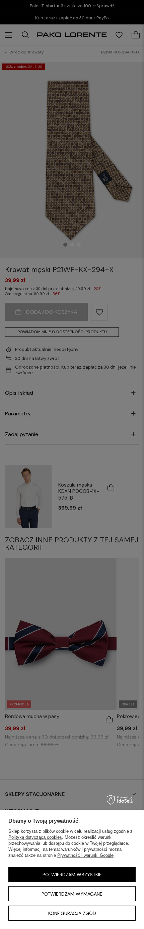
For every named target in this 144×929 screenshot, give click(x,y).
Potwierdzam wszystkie (72, 875)
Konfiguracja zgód (72, 913)
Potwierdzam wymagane (72, 894)
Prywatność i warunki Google (85, 855)
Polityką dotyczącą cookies (35, 837)
